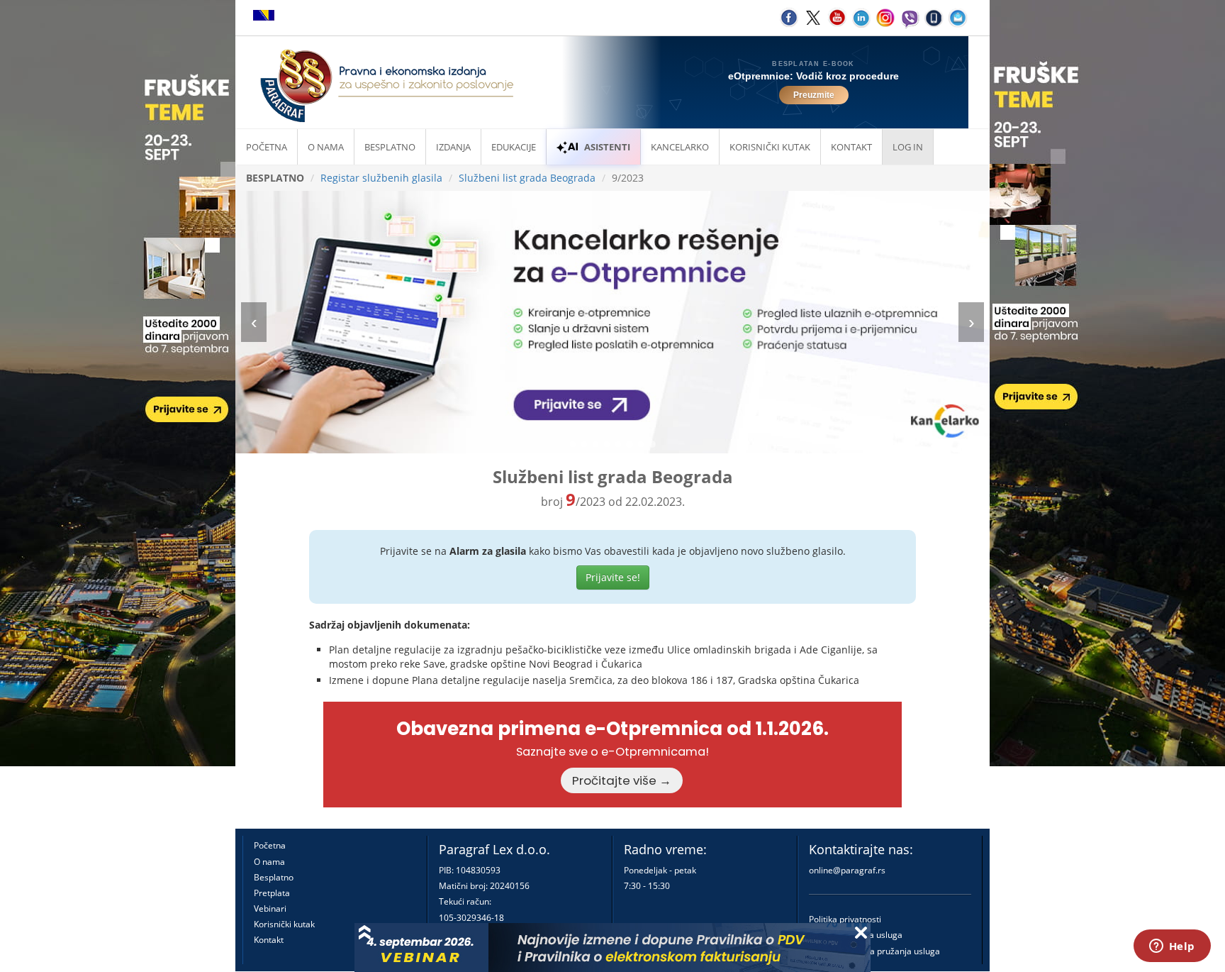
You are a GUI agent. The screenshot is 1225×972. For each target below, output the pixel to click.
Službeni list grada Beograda (527, 177)
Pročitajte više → (621, 780)
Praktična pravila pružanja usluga (874, 951)
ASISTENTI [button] (607, 146)
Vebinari (270, 908)
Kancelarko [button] (680, 146)
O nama (326, 146)
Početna (266, 146)
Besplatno (389, 146)
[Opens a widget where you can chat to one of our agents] (1172, 947)
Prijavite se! (613, 577)
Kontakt (269, 940)
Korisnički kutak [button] (769, 146)
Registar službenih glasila (381, 177)
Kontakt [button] (851, 146)
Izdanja (453, 146)
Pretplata (272, 893)
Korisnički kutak (284, 924)
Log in (908, 146)
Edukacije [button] (513, 146)
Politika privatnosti (845, 919)
